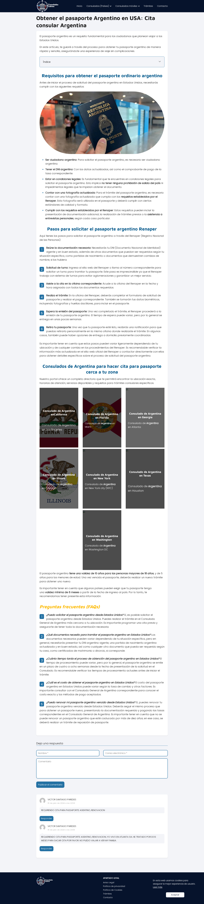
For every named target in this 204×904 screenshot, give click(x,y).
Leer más (157, 887)
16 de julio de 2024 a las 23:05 (61, 829)
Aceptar (175, 894)
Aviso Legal (108, 882)
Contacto (162, 6)
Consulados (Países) (97, 6)
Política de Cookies (112, 890)
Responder (46, 818)
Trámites (148, 6)
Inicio (79, 6)
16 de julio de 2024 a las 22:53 (61, 803)
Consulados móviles (126, 6)
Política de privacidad (114, 886)
